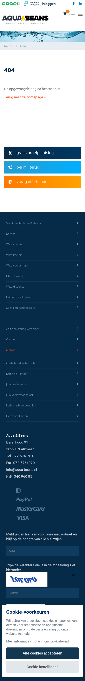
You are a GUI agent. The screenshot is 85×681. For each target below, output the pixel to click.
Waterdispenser (15, 286)
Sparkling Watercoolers (20, 308)
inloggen (49, 4)
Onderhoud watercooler (21, 363)
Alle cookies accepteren (42, 653)
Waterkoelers (14, 255)
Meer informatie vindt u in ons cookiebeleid (37, 641)
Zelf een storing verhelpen (23, 329)
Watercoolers (14, 244)
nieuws (10, 350)
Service (10, 234)
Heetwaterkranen (17, 416)
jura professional (16, 384)
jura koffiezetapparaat (19, 395)
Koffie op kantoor (16, 374)
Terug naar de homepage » (25, 97)
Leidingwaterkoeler (18, 297)
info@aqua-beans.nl (21, 469)
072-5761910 (23, 455)
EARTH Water (14, 276)
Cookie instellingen (43, 666)
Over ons (12, 339)
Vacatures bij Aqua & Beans (23, 223)
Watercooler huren (17, 265)
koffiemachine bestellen (21, 405)
